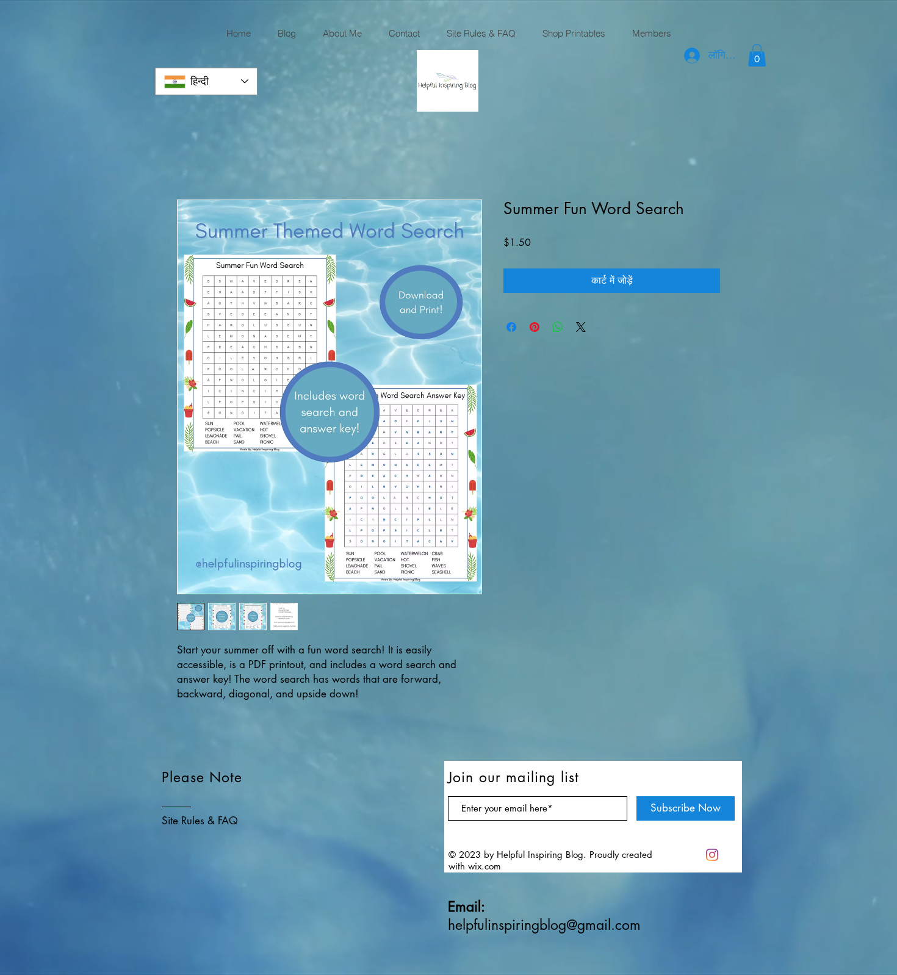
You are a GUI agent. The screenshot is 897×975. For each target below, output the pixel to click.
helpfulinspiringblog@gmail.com (544, 925)
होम (183, 155)
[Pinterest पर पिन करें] (534, 327)
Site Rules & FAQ (200, 820)
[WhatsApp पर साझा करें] (557, 327)
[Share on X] (581, 327)
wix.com (484, 866)
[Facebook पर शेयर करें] (511, 327)
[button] (757, 55)
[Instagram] (712, 855)
